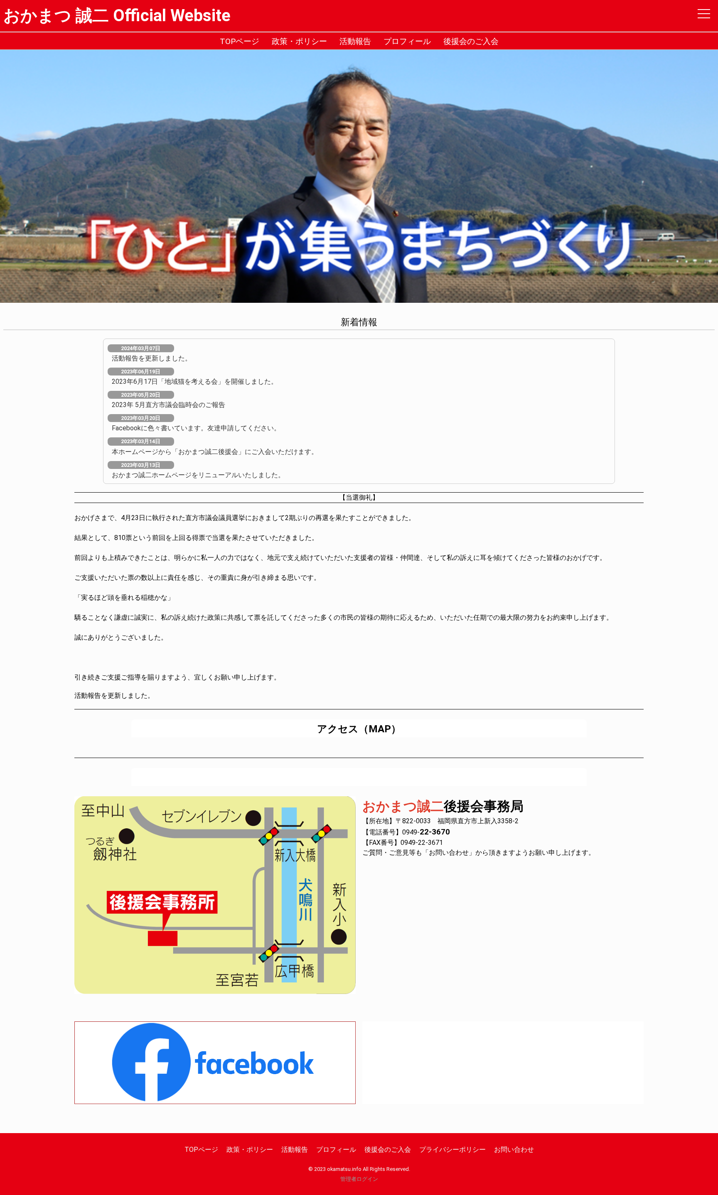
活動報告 (355, 41)
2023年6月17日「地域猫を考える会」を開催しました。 (195, 381)
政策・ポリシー (299, 41)
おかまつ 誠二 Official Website (117, 15)
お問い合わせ (514, 1149)
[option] (359, 176)
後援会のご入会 (471, 41)
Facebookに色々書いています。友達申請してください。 (196, 428)
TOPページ (239, 41)
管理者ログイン (359, 1179)
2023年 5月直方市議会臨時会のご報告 (168, 405)
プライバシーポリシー (452, 1149)
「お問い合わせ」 (448, 852)
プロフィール (407, 41)
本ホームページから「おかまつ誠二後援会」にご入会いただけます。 (215, 452)
